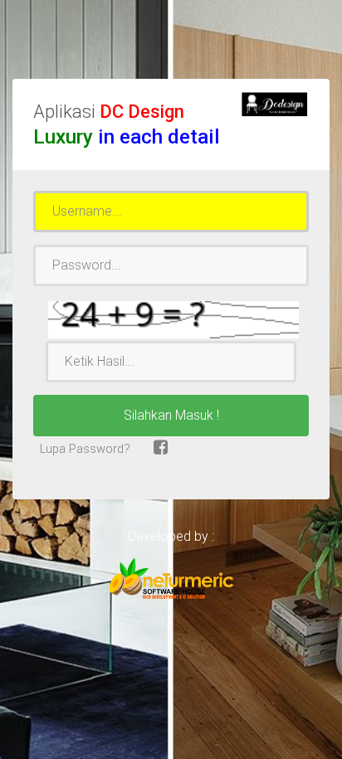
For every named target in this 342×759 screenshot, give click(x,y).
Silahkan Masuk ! (171, 415)
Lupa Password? (83, 448)
